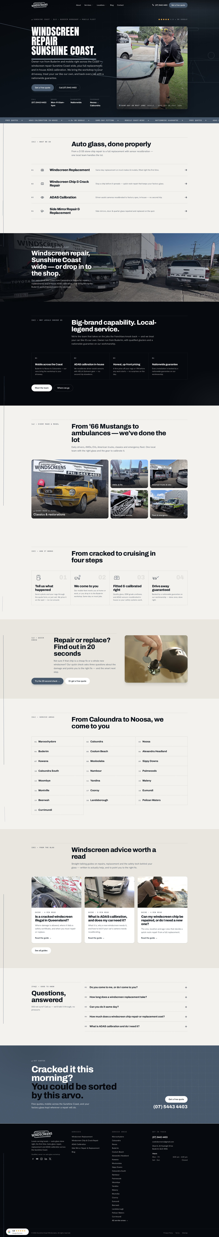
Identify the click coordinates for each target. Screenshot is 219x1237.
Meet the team (42, 388)
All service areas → (120, 1220)
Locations (101, 5)
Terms (177, 1233)
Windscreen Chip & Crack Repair (85, 1140)
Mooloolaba (117, 1163)
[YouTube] (37, 1158)
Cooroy (115, 1197)
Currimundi (116, 1216)
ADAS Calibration (79, 1144)
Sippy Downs (117, 1167)
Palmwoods (116, 1178)
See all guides (41, 950)
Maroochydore (118, 1137)
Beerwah (115, 1205)
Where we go (63, 388)
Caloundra (116, 1140)
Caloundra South (119, 1171)
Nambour (116, 1175)
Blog (112, 5)
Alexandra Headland (120, 1156)
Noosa (114, 1144)
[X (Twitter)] (50, 1158)
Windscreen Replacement (82, 1137)
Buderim (115, 1148)
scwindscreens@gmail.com (163, 1142)
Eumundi (115, 1201)
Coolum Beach (118, 1152)
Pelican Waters (118, 1213)
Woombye (116, 1182)
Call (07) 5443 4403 (68, 87)
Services (87, 5)
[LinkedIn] (45, 1158)
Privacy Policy (168, 1233)
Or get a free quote (77, 681)
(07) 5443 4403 (161, 5)
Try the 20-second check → (47, 681)
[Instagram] (41, 1158)
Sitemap (185, 1233)
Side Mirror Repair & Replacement (85, 1148)
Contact (120, 5)
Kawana (115, 1159)
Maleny (115, 1190)
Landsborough (118, 1209)
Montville (116, 1194)
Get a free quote (178, 5)
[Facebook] (32, 1158)
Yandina (115, 1186)
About (78, 5)
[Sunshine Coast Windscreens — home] (39, 5)
